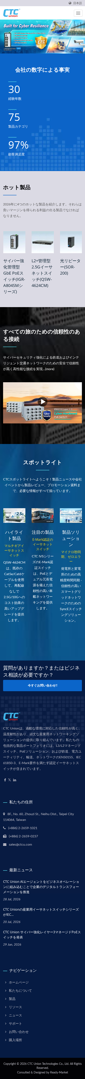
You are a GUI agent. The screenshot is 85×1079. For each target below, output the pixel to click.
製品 (12, 999)
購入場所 (15, 1040)
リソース (15, 1007)
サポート (15, 1023)
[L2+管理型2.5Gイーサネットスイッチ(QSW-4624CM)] (37, 242)
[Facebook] (5, 780)
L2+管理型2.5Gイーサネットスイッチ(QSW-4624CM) (36, 273)
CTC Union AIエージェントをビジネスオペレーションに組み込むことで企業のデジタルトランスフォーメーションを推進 (41, 886)
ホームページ (19, 982)
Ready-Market (59, 1072)
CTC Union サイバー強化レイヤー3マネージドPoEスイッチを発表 (42, 934)
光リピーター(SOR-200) (65, 267)
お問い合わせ (19, 1032)
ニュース (15, 1015)
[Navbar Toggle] (78, 13)
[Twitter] (9, 780)
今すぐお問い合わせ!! (42, 685)
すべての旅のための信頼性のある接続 (41, 335)
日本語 (77, 3)
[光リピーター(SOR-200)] (66, 242)
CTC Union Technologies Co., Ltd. (48, 1064)
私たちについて (20, 990)
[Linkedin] (14, 780)
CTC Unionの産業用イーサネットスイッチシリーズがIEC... (41, 912)
